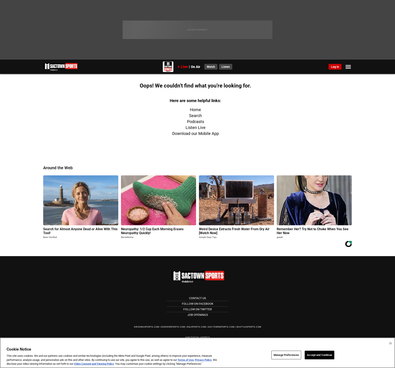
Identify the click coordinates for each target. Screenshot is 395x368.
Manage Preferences (286, 354)
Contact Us (197, 298)
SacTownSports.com (221, 327)
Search (195, 115)
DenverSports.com (173, 327)
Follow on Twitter (197, 309)
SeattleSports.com (248, 327)
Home (195, 109)
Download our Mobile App (195, 133)
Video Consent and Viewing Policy (94, 363)
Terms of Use (186, 359)
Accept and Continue (319, 354)
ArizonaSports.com (146, 327)
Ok (390, 343)
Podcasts (195, 121)
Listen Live (196, 127)
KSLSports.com (196, 327)
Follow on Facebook (197, 303)
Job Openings (197, 314)
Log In (335, 66)
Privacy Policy (203, 359)
